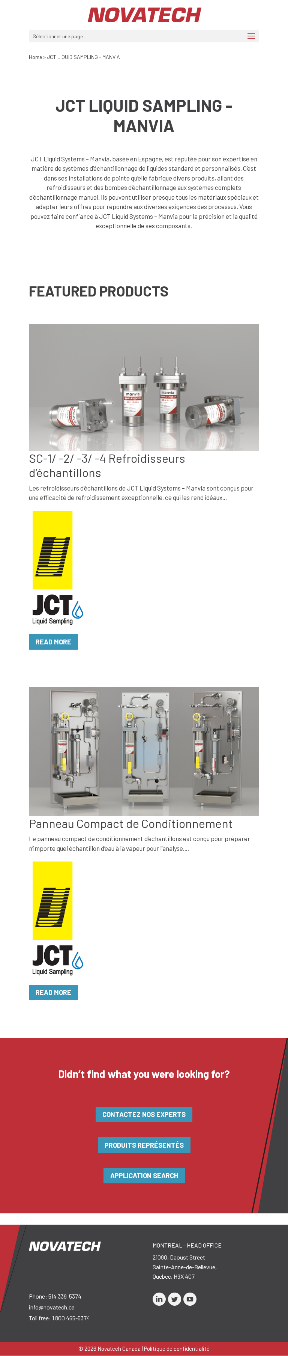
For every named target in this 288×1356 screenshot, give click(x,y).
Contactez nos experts (144, 1114)
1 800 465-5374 (71, 1317)
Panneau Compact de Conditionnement (131, 823)
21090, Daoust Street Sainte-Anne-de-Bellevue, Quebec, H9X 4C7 (185, 1267)
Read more (53, 642)
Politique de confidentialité (177, 1348)
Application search (144, 1175)
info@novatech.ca (52, 1307)
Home (35, 57)
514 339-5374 (64, 1296)
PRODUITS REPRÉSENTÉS (144, 1145)
